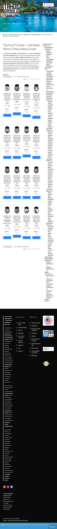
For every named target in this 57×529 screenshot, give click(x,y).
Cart (19, 348)
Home (6, 34)
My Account (34, 325)
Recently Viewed (36, 322)
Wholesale (21, 333)
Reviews (18, 17)
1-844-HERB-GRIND (8, 493)
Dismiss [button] (53, 527)
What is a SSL (35, 348)
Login (4, 29)
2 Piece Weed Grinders (36, 34)
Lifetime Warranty (27, 17)
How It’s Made (6, 23)
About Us (36, 17)
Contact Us (34, 333)
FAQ (14, 23)
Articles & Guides (21, 23)
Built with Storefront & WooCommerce (18, 520)
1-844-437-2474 (7, 495)
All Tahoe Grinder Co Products (15, 34)
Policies (30, 23)
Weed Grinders (26, 34)
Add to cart (7, 115)
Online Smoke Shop (8, 17)
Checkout (20, 345)
